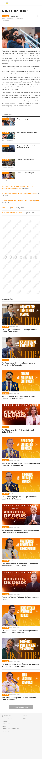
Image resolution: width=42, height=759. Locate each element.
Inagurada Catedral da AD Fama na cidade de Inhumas (28, 146)
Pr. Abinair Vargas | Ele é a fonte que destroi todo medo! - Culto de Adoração (21, 464)
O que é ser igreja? (15, 10)
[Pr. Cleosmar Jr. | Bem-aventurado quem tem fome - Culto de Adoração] (21, 347)
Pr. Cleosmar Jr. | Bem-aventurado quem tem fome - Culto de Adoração (19, 364)
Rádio (25, 719)
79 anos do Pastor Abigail (25, 173)
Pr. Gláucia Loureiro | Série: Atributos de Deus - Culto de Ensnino (20, 431)
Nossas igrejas (6, 724)
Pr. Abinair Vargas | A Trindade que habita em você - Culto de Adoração (19, 498)
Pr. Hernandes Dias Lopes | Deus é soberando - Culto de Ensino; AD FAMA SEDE (20, 531)
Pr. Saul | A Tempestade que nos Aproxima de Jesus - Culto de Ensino (19, 331)
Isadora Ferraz (14, 16)
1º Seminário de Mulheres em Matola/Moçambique (17, 193)
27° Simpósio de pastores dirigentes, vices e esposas (18, 200)
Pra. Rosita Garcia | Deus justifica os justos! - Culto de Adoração (19, 699)
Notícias (5, 16)
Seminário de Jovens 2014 (25, 159)
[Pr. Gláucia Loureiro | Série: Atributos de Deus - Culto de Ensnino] (21, 414)
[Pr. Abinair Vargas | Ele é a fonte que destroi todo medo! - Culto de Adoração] (21, 447)
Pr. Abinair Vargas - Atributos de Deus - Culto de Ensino (20, 598)
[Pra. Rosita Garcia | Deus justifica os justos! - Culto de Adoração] (21, 682)
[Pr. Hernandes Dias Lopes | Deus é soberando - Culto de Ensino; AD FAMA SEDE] (21, 514)
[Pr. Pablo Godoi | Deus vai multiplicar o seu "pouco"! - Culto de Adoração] (21, 380)
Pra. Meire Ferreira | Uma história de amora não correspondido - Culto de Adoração (20, 565)
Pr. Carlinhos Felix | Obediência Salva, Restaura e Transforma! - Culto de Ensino (21, 665)
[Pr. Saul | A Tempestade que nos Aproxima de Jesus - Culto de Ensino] (21, 314)
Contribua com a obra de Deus (10, 728)
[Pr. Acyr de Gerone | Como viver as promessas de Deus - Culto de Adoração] (21, 615)
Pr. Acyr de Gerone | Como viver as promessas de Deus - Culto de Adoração (20, 632)
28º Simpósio (6, 208)
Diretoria (4, 721)
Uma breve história (7, 719)
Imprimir (36, 16)
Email (39, 16)
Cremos (4, 726)
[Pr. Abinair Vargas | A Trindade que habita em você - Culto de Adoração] (21, 481)
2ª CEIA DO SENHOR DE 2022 (11, 213)
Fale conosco (5, 731)
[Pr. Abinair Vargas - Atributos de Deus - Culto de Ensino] (21, 581)
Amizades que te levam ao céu (27, 132)
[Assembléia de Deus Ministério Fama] (7, 2)
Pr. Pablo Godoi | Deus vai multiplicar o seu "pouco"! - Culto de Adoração (18, 397)
